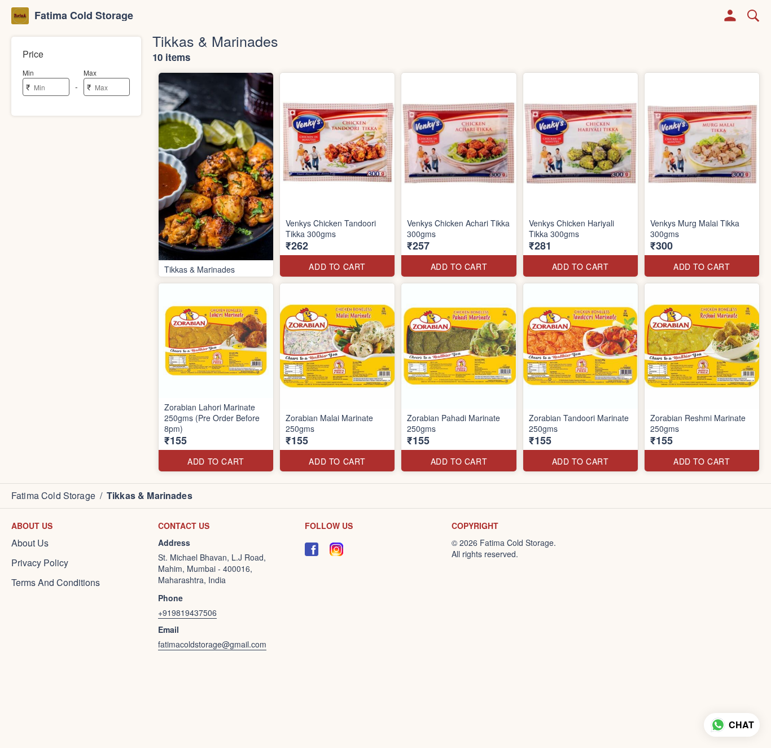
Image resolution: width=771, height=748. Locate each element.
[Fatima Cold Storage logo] (20, 15)
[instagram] (336, 549)
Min (28, 72)
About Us (30, 543)
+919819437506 (187, 612)
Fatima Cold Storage (83, 15)
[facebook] (312, 549)
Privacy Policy (39, 563)
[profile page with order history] (730, 16)
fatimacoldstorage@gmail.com (212, 644)
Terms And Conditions (55, 582)
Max (90, 72)
